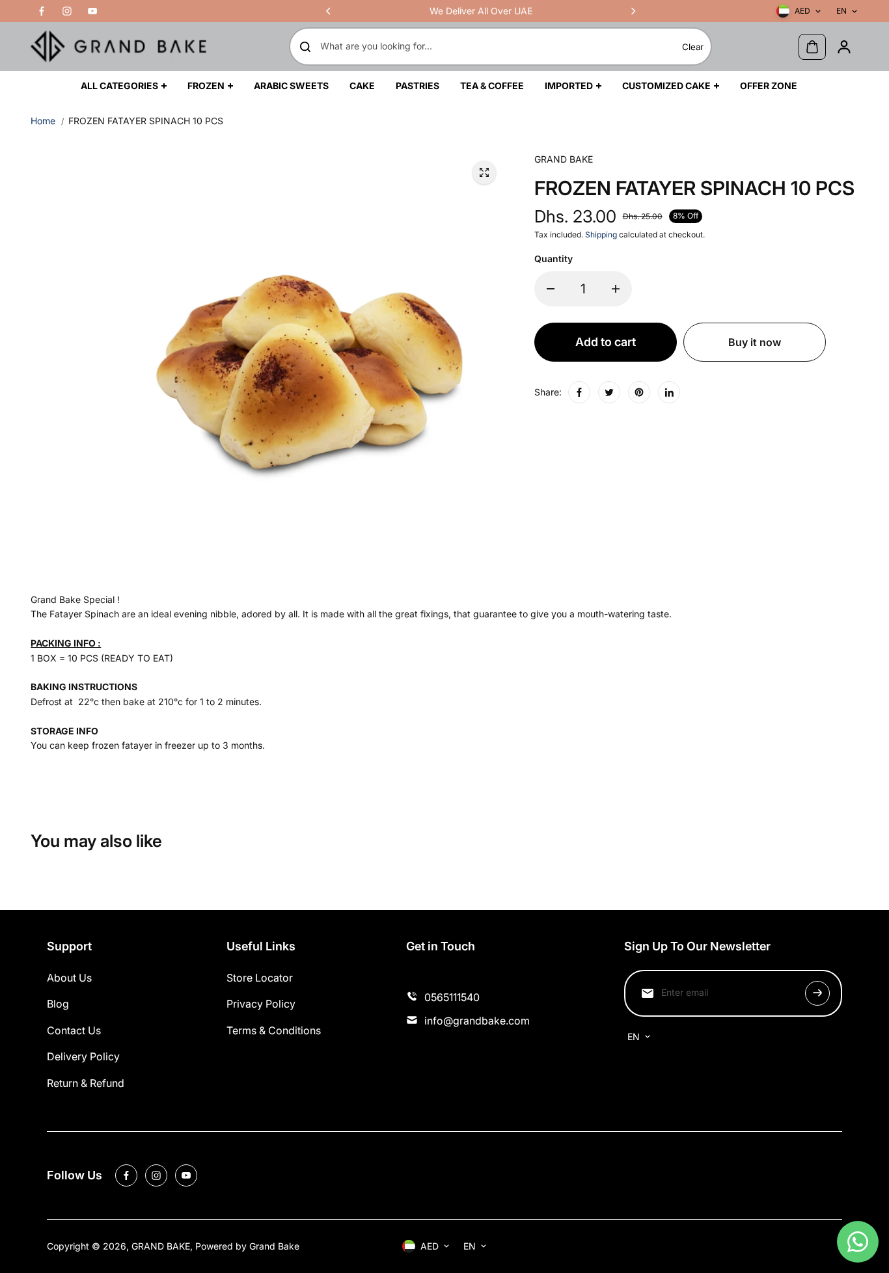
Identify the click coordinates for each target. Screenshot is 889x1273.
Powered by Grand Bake (247, 1246)
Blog (58, 1003)
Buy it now (754, 342)
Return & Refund (85, 1083)
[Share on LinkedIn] (669, 392)
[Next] (632, 11)
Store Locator (259, 977)
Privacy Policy (260, 1003)
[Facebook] (42, 11)
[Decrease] (550, 288)
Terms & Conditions (273, 1030)
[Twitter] (609, 392)
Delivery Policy (83, 1056)
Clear (693, 47)
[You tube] (92, 11)
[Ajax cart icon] (812, 47)
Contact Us (74, 1030)
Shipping (601, 234)
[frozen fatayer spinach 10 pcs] (484, 172)
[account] (844, 47)
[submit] (817, 993)
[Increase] (615, 288)
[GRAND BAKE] (118, 46)
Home (43, 120)
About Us (69, 977)
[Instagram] (67, 11)
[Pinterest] (639, 392)
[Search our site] (305, 47)
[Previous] (329, 11)
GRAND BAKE (160, 1246)
